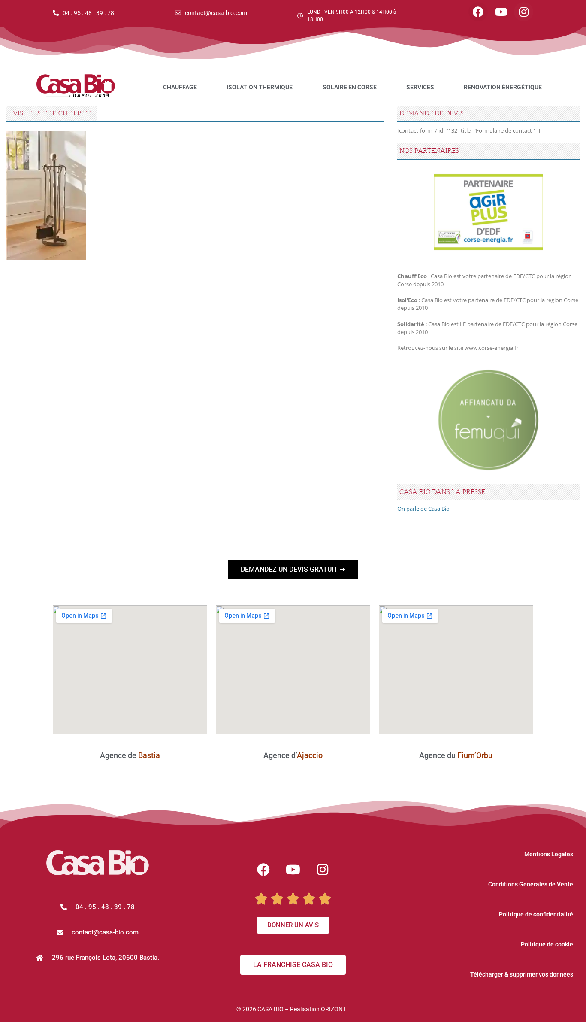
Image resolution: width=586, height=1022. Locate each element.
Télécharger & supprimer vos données (521, 974)
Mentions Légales (548, 854)
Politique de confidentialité (536, 914)
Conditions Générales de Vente (530, 884)
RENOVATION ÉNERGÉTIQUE (503, 87)
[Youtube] (500, 11)
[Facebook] (478, 11)
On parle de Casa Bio (423, 509)
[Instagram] (523, 11)
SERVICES (420, 87)
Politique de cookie (547, 944)
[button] (97, 932)
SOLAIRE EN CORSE (350, 87)
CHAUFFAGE (180, 87)
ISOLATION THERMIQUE (260, 87)
